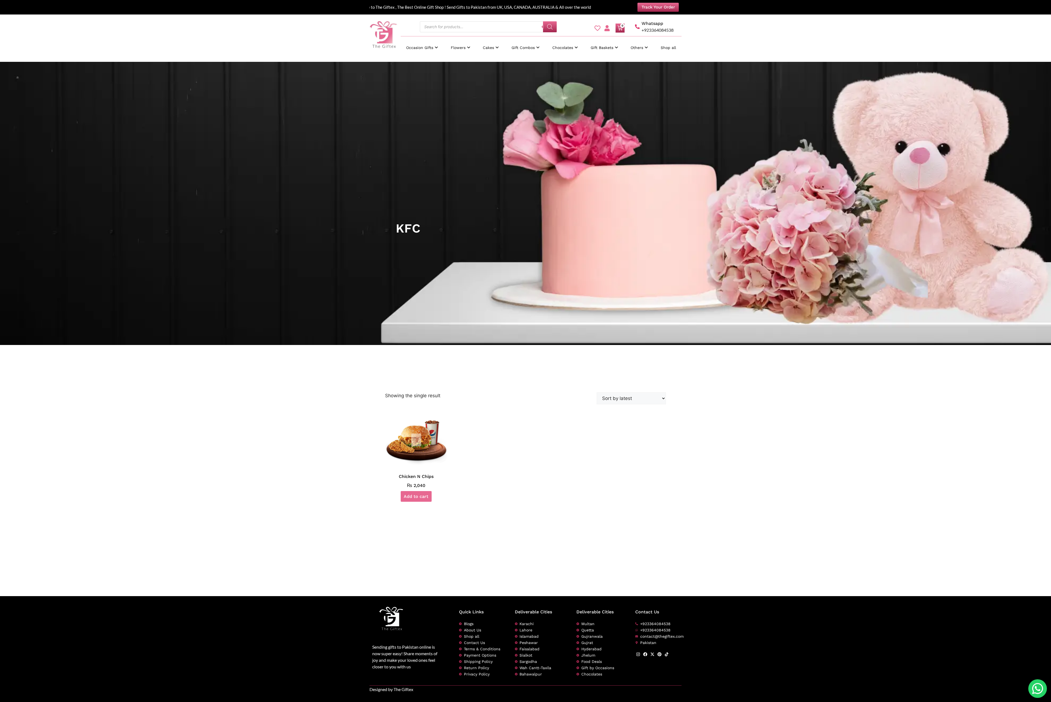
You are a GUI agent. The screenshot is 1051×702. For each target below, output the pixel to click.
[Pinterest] (659, 654)
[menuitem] (422, 45)
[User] (607, 28)
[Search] (550, 26)
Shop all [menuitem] (668, 47)
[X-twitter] (652, 654)
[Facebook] (645, 654)
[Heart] (597, 28)
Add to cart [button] (416, 496)
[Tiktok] (666, 654)
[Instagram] (638, 654)
